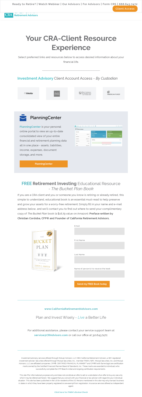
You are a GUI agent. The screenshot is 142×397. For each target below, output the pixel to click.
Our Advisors (71, 4)
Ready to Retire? (24, 4)
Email (77, 226)
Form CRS (109, 4)
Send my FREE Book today (92, 284)
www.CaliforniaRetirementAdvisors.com (71, 308)
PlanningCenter (30, 126)
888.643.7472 (128, 4)
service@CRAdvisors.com (51, 335)
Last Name (79, 255)
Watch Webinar (49, 4)
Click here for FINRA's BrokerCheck (71, 392)
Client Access (125, 8)
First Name (79, 240)
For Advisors (91, 4)
